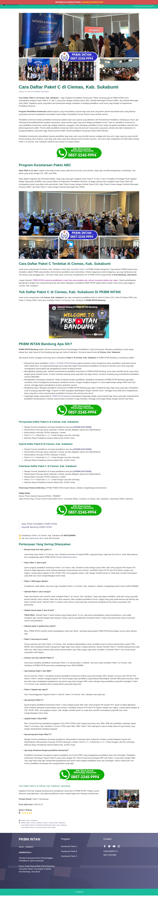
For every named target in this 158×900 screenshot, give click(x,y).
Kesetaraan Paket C (69, 856)
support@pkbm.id (110, 851)
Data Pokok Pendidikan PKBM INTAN (39, 524)
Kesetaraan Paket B (69, 851)
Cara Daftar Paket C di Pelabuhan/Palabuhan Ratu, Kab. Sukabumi (44, 825)
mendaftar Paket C (78, 269)
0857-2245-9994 (109, 855)
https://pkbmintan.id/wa (34, 538)
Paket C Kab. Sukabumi (29, 820)
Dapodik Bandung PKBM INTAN (36, 527)
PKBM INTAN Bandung (61, 396)
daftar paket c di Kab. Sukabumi (32, 823)
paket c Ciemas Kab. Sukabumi (54, 823)
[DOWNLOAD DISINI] (82, 449)
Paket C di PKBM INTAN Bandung (63, 363)
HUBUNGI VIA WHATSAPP (92, 2)
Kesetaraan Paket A (69, 846)
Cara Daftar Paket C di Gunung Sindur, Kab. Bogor (38, 827)
